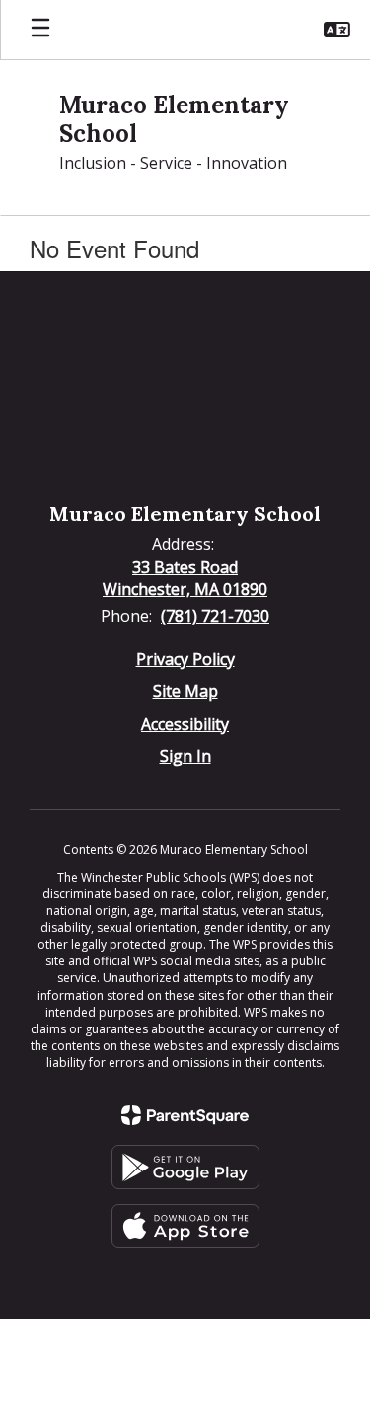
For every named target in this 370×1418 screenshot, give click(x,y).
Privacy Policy (185, 659)
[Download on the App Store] (185, 1226)
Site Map (185, 691)
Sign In (185, 756)
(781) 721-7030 (215, 616)
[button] (337, 29)
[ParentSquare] (185, 1115)
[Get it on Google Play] (185, 1167)
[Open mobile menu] (40, 29)
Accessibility (185, 724)
